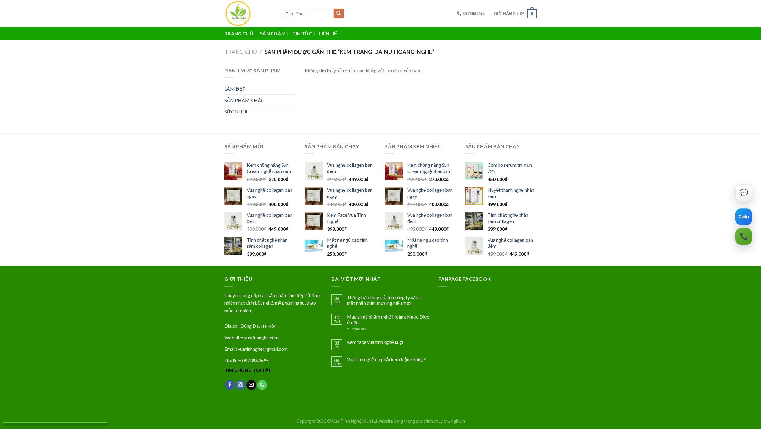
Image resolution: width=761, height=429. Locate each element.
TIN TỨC (302, 33)
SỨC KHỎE (236, 111)
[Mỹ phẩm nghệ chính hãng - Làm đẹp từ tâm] (249, 13)
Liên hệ (328, 33)
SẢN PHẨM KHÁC (244, 100)
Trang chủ (240, 52)
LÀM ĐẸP (235, 88)
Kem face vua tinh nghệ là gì (375, 342)
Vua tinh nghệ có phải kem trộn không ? (386, 359)
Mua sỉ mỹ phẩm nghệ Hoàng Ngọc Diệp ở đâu (388, 319)
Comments (356, 329)
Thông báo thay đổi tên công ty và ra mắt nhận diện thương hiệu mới (384, 300)
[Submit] (339, 14)
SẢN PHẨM (273, 33)
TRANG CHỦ (238, 33)
